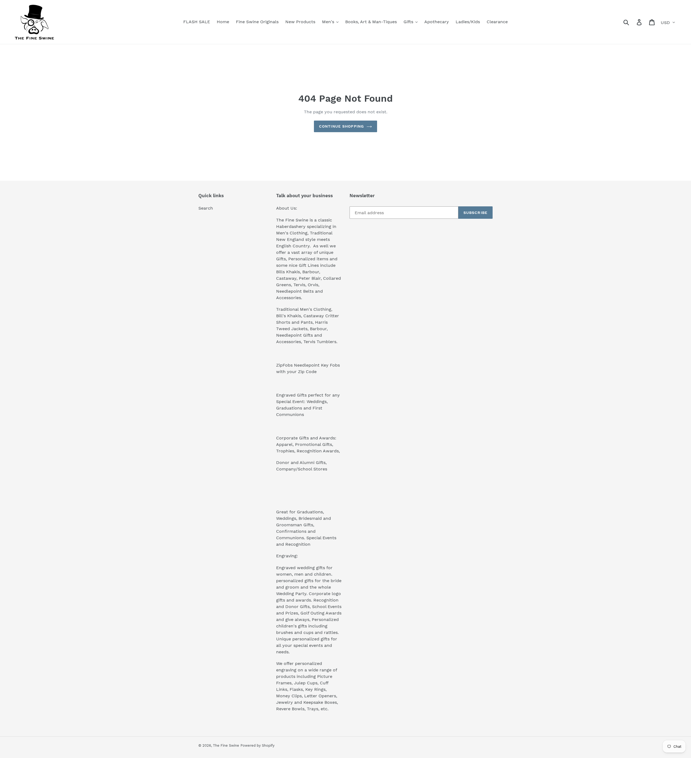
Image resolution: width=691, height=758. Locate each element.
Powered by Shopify (258, 745)
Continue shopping (341, 126)
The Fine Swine (226, 745)
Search (205, 208)
